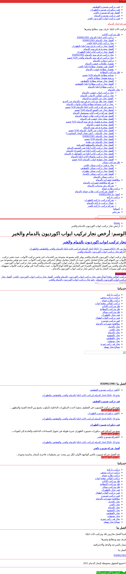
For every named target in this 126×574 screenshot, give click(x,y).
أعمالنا (116, 209)
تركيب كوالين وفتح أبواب (114, 276)
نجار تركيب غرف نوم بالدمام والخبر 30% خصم (90, 57)
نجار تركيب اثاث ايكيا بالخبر (100, 43)
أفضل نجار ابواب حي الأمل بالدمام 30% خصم (91, 130)
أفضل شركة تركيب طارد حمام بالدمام (94, 116)
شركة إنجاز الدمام (117, 23)
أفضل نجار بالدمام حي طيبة (100, 142)
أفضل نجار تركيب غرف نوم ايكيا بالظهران (93, 46)
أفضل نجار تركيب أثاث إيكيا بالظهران (95, 52)
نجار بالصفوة (113, 335)
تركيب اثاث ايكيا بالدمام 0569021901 (95, 37)
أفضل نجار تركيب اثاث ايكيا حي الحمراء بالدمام (90, 150)
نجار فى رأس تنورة (110, 344)
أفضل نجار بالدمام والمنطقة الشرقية (95, 145)
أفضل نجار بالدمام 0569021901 (98, 40)
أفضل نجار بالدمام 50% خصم (99, 139)
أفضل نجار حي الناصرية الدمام (98, 98)
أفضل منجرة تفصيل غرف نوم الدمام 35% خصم (90, 121)
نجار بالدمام (114, 89)
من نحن (116, 211)
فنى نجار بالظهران (110, 315)
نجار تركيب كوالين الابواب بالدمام (97, 95)
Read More (120, 274)
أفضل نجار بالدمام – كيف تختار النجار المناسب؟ (90, 133)
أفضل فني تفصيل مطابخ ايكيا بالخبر (96, 66)
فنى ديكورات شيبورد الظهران (105, 9)
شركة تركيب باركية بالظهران (99, 200)
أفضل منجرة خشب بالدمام (100, 124)
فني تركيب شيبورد (110, 321)
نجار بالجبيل (114, 326)
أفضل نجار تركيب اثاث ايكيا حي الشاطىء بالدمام (89, 153)
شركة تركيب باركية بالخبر (101, 206)
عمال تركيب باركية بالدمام (100, 203)
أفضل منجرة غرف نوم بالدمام (98, 49)
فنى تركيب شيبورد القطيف (106, 7)
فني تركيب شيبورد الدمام (107, 15)
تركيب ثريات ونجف (110, 297)
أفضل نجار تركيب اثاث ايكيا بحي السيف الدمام (90, 148)
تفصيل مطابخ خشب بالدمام (100, 69)
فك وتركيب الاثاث (111, 34)
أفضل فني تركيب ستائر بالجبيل (98, 174)
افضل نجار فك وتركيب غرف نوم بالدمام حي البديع (88, 101)
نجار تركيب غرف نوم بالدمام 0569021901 (93, 55)
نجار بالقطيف (113, 338)
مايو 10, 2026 (113, 395)
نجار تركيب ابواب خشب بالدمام (98, 92)
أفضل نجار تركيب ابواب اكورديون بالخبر (33, 276)
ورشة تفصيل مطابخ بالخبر (100, 78)
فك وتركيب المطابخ (110, 72)
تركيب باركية (113, 197)
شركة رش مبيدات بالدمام (100, 185)
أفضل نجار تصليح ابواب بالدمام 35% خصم (93, 159)
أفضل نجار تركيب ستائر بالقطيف (97, 168)
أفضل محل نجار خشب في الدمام (97, 118)
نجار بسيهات (113, 341)
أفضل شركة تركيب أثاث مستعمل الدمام (93, 113)
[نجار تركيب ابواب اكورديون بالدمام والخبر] (101, 251)
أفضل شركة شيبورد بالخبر (106, 12)
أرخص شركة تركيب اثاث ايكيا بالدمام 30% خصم (89, 107)
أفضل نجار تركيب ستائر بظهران (98, 171)
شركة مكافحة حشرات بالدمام (98, 182)
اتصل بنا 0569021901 (109, 194)
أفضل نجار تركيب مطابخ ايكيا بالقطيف (94, 84)
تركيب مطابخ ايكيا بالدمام (101, 86)
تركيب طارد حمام (111, 188)
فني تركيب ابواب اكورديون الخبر (103, 18)
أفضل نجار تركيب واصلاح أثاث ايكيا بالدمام (92, 156)
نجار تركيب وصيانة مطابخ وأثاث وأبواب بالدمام (90, 104)
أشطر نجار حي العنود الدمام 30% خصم (94, 110)
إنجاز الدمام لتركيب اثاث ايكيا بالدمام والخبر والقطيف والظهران (61, 248)
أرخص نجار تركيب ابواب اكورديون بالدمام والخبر (78, 276)
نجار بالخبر (114, 329)
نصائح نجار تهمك (112, 347)
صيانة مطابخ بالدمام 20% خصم (98, 75)
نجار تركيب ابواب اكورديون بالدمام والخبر (94, 242)
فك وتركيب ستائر (111, 162)
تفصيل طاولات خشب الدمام (99, 63)
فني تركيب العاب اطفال (107, 318)
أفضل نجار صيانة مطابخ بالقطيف (97, 81)
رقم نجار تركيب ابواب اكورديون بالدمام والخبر (72, 279)
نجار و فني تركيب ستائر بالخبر (98, 165)
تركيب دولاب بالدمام (103, 60)
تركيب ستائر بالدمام (103, 177)
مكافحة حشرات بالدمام (108, 179)
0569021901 (120, 555)
